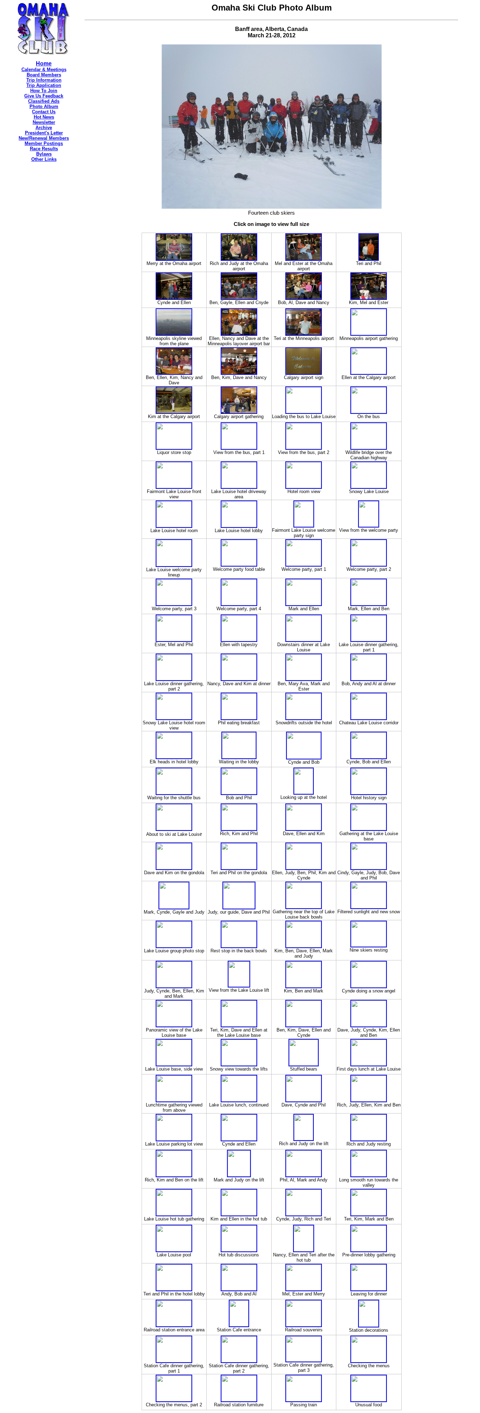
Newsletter (44, 122)
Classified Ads (43, 101)
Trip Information (43, 80)
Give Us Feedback (43, 96)
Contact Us (44, 111)
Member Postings (44, 143)
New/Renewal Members (44, 138)
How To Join (43, 90)
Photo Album (44, 106)
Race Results (44, 148)
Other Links (44, 159)
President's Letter (44, 132)
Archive (43, 127)
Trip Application (43, 85)
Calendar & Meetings (43, 69)
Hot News (44, 117)
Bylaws (44, 154)
